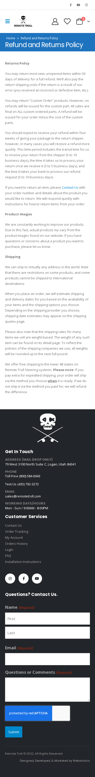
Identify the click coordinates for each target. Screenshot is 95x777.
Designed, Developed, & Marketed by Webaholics (55, 761)
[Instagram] (86, 5)
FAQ (8, 555)
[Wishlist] (67, 21)
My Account (14, 537)
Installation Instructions (23, 561)
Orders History (16, 543)
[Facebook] (70, 5)
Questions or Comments (38, 672)
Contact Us (70, 187)
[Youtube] (78, 5)
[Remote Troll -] (23, 21)
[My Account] (55, 21)
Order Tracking (16, 531)
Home (10, 38)
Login (9, 549)
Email (19, 648)
